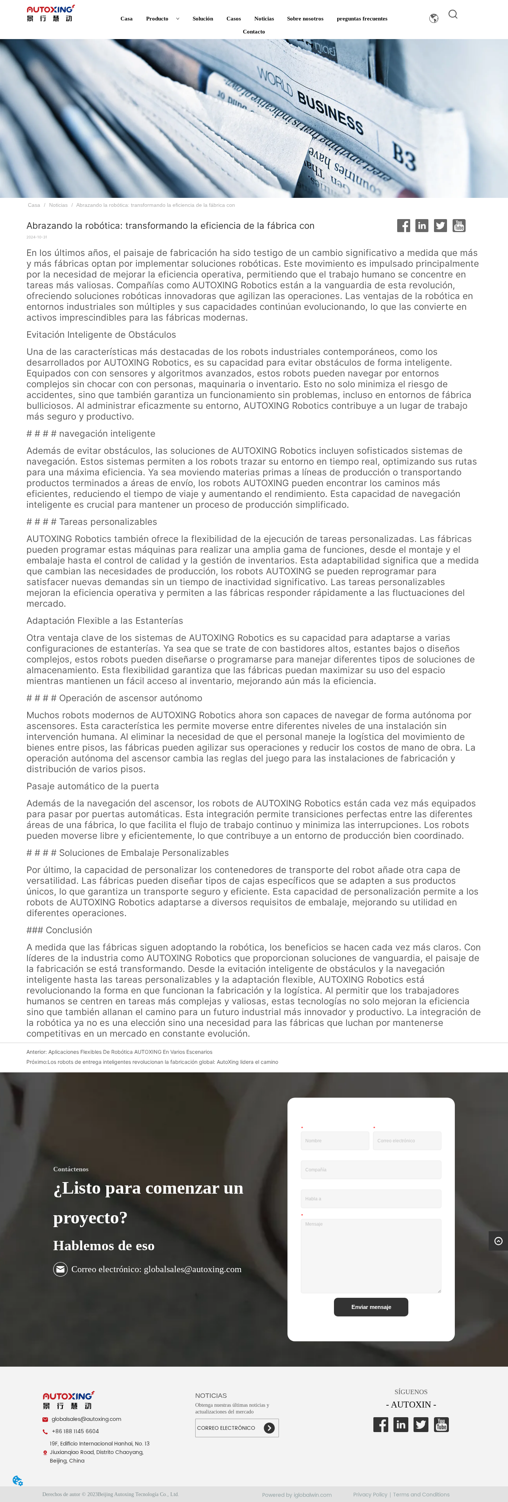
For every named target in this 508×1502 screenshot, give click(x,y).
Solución (203, 19)
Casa (126, 19)
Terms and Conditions (421, 1494)
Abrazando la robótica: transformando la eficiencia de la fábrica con (155, 205)
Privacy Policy (370, 1494)
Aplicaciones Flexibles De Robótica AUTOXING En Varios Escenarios (129, 1052)
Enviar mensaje (371, 1307)
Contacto (254, 32)
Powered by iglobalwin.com (297, 1495)
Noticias (264, 19)
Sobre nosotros (305, 19)
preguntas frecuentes (362, 19)
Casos (233, 19)
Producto (157, 19)
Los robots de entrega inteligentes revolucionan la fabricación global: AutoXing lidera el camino (163, 1062)
